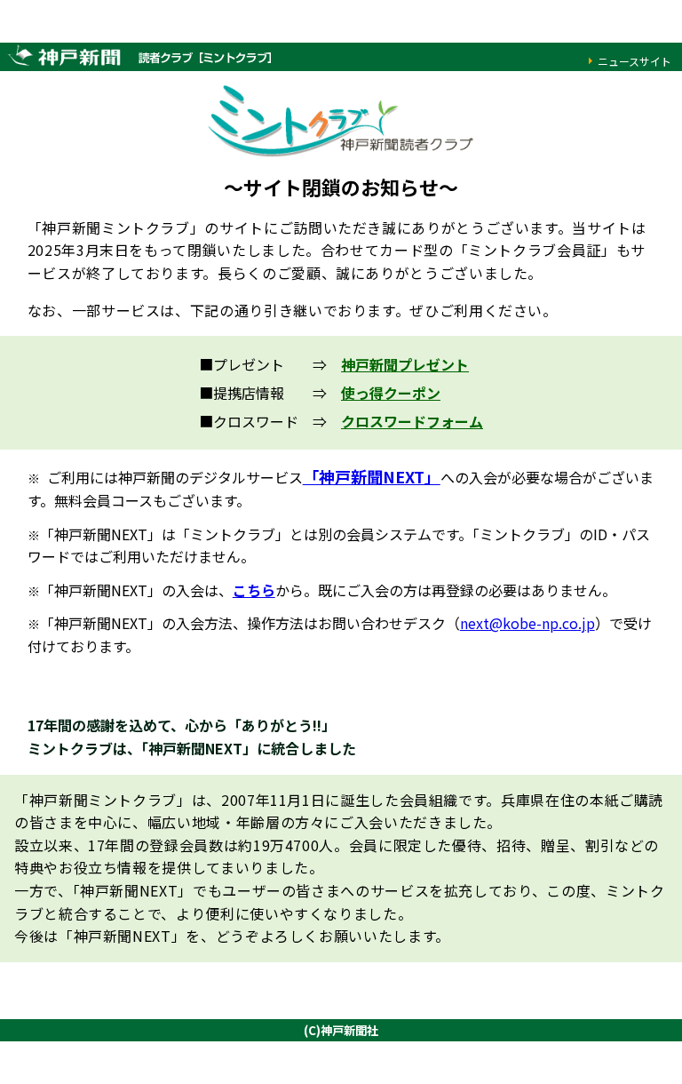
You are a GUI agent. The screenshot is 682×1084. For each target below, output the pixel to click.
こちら (254, 590)
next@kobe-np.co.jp (527, 623)
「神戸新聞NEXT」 (371, 476)
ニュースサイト (634, 60)
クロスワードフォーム (412, 421)
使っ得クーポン (390, 392)
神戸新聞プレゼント (405, 364)
